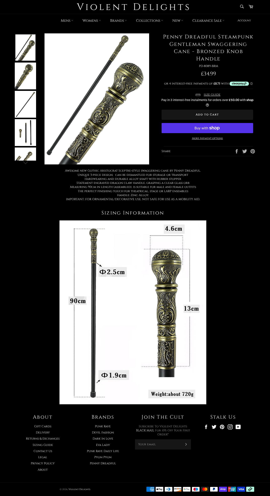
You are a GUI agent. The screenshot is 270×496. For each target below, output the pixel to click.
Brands (117, 20)
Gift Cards (42, 426)
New (176, 20)
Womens (90, 20)
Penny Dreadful (103, 463)
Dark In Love (103, 439)
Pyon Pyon (103, 457)
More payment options (207, 138)
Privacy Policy (43, 463)
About (43, 470)
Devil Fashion (103, 432)
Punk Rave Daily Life (103, 451)
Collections (148, 20)
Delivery (43, 432)
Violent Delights (79, 489)
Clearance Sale (207, 20)
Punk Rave (103, 426)
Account (244, 20)
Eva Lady (103, 445)
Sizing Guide (43, 445)
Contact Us (43, 451)
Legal (42, 457)
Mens (66, 20)
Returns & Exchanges (42, 439)
